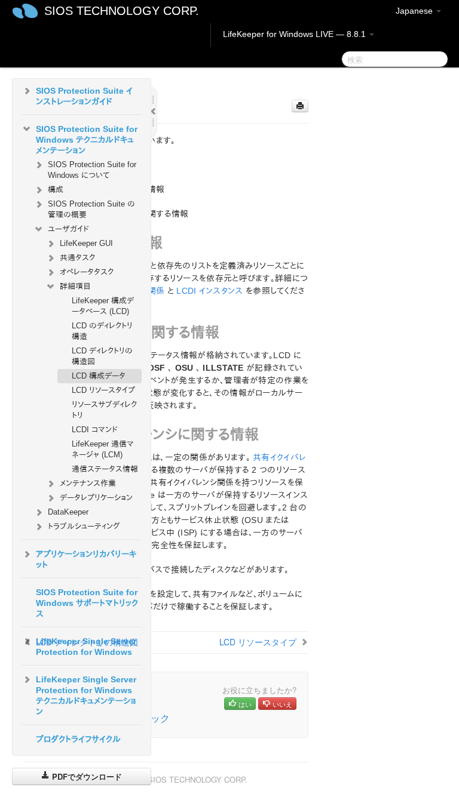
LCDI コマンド (95, 429)
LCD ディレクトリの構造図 (102, 356)
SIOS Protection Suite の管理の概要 (91, 209)
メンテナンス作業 (88, 483)
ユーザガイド (68, 228)
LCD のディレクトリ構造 (102, 331)
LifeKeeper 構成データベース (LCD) (103, 306)
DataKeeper (68, 511)
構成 (55, 189)
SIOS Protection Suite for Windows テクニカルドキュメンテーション (86, 139)
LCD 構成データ (99, 375)
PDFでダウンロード (86, 776)
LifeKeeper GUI (86, 243)
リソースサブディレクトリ (104, 410)
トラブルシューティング (84, 526)
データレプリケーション (96, 497)
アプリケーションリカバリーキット (86, 559)
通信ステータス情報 (105, 468)
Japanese (415, 11)
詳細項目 (75, 286)
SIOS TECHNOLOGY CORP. (121, 10)
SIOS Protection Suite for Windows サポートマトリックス (87, 602)
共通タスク (77, 257)
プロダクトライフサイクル (78, 739)
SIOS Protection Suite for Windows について (92, 170)
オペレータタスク (87, 271)
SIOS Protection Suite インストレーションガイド (84, 96)
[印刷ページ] (300, 106)
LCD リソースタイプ (103, 390)
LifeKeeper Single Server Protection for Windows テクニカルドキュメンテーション (86, 695)
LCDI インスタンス (209, 291)
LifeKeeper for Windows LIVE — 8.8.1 (295, 34)
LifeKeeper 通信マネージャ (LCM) (103, 449)
